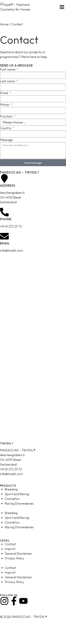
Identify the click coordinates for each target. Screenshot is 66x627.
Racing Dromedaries (19, 503)
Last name (8, 81)
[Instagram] (4, 601)
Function (6, 116)
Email (4, 93)
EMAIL (5, 243)
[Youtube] (23, 601)
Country (6, 128)
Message (6, 140)
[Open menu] (62, 7)
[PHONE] (4, 212)
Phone (5, 105)
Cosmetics (12, 499)
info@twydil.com (11, 474)
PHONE (5, 219)
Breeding (11, 489)
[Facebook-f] (14, 601)
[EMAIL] (4, 236)
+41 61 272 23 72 (11, 469)
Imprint (10, 549)
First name (8, 69)
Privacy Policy (14, 558)
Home (4, 24)
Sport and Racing (17, 494)
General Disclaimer (18, 554)
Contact (10, 544)
